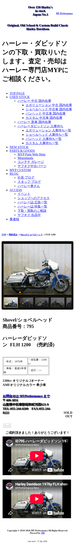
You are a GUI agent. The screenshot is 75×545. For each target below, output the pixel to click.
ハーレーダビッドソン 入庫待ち (40, 126)
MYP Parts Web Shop (31, 154)
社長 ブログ (26, 177)
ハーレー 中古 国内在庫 (34, 100)
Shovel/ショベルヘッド (31, 234)
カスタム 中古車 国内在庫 (44, 117)
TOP (4, 234)
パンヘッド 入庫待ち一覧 (44, 139)
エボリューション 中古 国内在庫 (49, 105)
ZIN (43, 533)
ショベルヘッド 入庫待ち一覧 (47, 134)
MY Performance (64, 13)
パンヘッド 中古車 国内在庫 (46, 113)
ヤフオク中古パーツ (32, 166)
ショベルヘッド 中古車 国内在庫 (49, 109)
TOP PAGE (17, 93)
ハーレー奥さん (29, 186)
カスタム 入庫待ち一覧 (42, 143)
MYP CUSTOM (20, 170)
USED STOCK (20, 97)
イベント (24, 193)
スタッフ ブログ (29, 181)
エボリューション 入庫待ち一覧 (48, 130)
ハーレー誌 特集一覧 (32, 206)
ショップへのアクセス (34, 198)
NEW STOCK (19, 147)
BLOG (14, 173)
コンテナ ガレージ (31, 161)
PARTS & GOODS (22, 150)
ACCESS (16, 190)
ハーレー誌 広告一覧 (32, 202)
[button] (8, 269)
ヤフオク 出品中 (29, 215)
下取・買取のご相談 (32, 210)
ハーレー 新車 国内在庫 (34, 122)
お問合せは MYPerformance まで (26, 396)
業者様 (14, 219)
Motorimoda (25, 158)
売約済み (13, 234)
